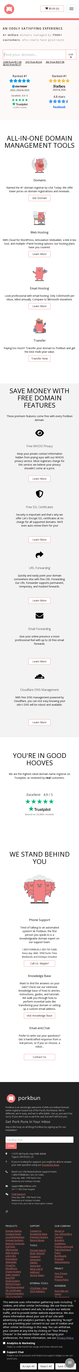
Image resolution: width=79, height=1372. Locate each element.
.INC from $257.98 (55, 62)
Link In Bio (11, 1255)
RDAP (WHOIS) (37, 1253)
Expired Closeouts (15, 1243)
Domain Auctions (14, 1240)
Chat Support (18, 1194)
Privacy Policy (65, 1338)
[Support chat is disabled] (70, 1363)
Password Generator (35, 1258)
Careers (59, 1237)
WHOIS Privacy (13, 1284)
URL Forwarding (14, 1296)
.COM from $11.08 (12, 62)
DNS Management (15, 1287)
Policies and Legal (64, 1246)
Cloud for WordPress (11, 1267)
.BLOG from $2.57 (12, 64)
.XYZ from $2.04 (33, 62)
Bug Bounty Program (61, 1257)
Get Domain (39, 198)
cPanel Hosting (13, 1271)
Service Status (37, 1275)
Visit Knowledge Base (39, 1015)
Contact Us (39, 1057)
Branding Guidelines (60, 1242)
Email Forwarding (15, 1293)
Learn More (39, 254)
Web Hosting (12, 1252)
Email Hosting (13, 1280)
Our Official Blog (63, 1234)
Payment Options (39, 1237)
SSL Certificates (13, 1290)
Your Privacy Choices (61, 1275)
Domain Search (38, 1250)
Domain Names (14, 1230)
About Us (59, 1230)
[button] (71, 55)
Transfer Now (39, 358)
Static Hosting (13, 1274)
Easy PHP (10, 1277)
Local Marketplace (15, 1237)
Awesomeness (62, 1262)
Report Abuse (37, 1240)
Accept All (28, 1366)
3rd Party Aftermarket (12, 1248)
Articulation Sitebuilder (11, 1260)
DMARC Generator (35, 1264)
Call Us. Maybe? (39, 963)
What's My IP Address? (36, 1270)
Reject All (46, 1366)
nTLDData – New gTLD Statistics (38, 1290)
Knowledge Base (50, 1164)
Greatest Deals (13, 1234)
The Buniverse (62, 1297)
